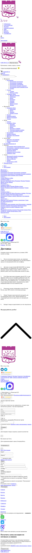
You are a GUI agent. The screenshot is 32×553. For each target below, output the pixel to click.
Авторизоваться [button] (5, 445)
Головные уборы (11, 94)
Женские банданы (14, 95)
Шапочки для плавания (13, 135)
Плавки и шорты (11, 134)
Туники (12, 91)
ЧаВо (5, 29)
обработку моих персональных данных (21, 424)
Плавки (12, 88)
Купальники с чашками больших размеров (18, 148)
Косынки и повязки (15, 128)
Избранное (5, 74)
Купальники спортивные (16, 84)
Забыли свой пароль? (6, 459)
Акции (8, 160)
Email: (3, 466)
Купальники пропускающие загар (19, 87)
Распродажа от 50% (12, 161)
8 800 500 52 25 (5, 62)
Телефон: (3, 468)
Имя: (2, 464)
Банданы (12, 124)
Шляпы (12, 105)
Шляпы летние (14, 113)
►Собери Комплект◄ (10, 143)
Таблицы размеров (9, 28)
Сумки (8, 142)
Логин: (3, 463)
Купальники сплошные (16, 83)
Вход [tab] (2, 450)
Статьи (2, 379)
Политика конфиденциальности (22, 395)
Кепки (11, 98)
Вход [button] (5, 165)
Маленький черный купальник (15, 156)
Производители (8, 163)
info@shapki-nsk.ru (5, 550)
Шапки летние (14, 103)
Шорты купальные (12, 117)
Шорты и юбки (14, 92)
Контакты (6, 32)
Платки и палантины (12, 141)
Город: (3, 470)
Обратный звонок (14, 62)
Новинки (3, 203)
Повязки (12, 102)
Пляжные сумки (11, 153)
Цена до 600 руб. (11, 159)
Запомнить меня (6, 458)
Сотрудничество (8, 25)
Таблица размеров (17, 377)
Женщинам (4, 169)
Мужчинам (4, 183)
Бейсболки (13, 96)
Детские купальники (12, 149)
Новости (6, 30)
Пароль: (3, 473)
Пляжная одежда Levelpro (13, 152)
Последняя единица (12, 157)
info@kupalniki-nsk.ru (6, 233)
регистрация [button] (4, 40)
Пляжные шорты (11, 116)
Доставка (6, 26)
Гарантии (20, 376)
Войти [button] (2, 37)
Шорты (9, 137)
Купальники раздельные (16, 81)
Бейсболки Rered (11, 150)
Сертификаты (7, 33)
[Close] (2, 402)
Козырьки (12, 99)
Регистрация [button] (7, 167)
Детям (2, 189)
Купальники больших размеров (18, 85)
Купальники (10, 80)
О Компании (7, 24)
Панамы (12, 101)
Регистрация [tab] (7, 450)
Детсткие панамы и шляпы (17, 130)
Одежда (9, 90)
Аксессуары (4, 198)
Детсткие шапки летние (16, 131)
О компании (4, 376)
